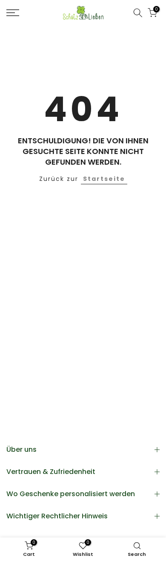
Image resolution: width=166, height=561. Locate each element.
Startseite (104, 178)
